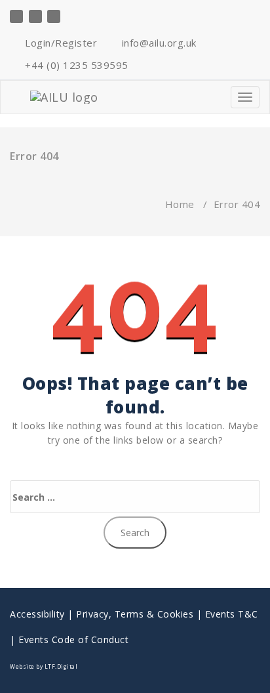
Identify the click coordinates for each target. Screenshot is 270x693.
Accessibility (37, 614)
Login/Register (59, 42)
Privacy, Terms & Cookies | (140, 614)
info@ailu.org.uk (158, 42)
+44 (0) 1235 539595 (75, 65)
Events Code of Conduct (73, 639)
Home (180, 204)
